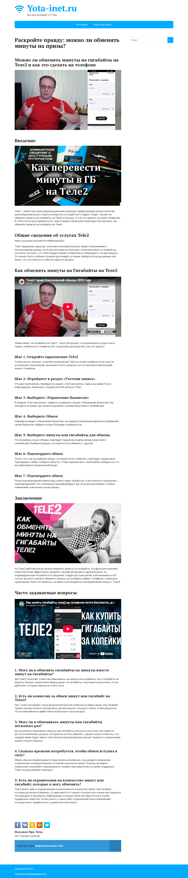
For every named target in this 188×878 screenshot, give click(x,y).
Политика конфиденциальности (31, 873)
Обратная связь (103, 24)
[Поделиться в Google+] (40, 825)
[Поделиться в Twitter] (47, 825)
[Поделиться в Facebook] (18, 825)
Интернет (82, 24)
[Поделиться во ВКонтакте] (25, 825)
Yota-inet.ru (52, 8)
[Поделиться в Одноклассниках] (32, 825)
